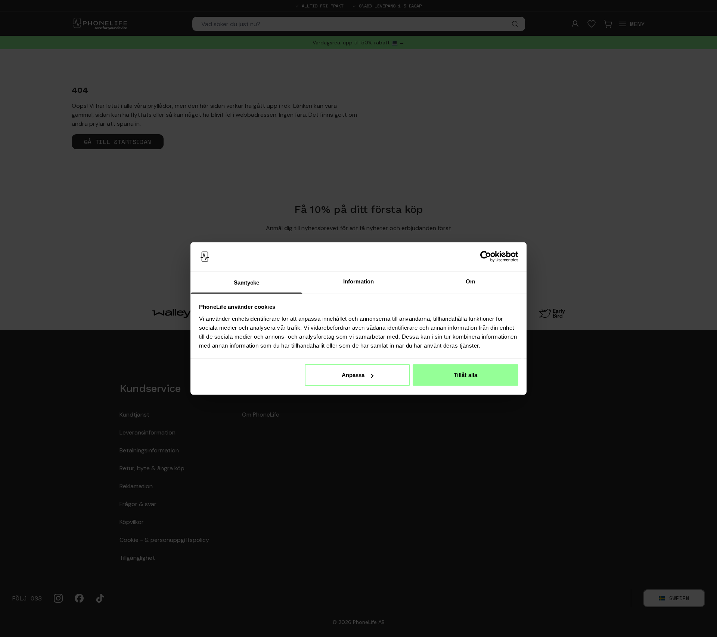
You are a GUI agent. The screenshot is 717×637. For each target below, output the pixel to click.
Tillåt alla (465, 375)
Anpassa (353, 375)
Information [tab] (358, 281)
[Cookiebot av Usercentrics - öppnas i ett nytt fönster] (485, 256)
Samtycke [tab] (247, 282)
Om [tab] (470, 281)
